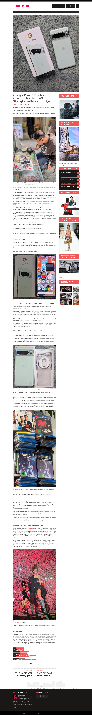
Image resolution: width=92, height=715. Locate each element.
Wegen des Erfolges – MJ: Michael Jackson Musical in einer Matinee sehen (69, 176)
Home (16, 11)
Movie (21, 11)
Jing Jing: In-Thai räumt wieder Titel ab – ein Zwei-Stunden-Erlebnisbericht (69, 186)
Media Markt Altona (24, 651)
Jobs (77, 713)
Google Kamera (24, 653)
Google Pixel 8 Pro (24, 659)
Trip (68, 11)
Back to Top (75, 688)
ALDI (20, 250)
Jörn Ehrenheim (17, 104)
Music (26, 11)
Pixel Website (20, 650)
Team (68, 713)
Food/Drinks (47, 11)
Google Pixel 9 (32, 659)
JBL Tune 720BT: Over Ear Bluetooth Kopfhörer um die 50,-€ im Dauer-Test (69, 172)
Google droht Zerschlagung (22, 656)
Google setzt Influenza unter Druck (27, 655)
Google (53, 109)
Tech (59, 11)
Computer (31, 528)
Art (73, 11)
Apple (31, 242)
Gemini (18, 659)
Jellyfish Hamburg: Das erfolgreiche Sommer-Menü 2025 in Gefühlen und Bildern (69, 179)
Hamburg (18, 622)
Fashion (31, 11)
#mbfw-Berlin (39, 11)
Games (54, 11)
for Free (49, 532)
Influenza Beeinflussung (22, 654)
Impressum (73, 713)
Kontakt (64, 713)
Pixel (34, 215)
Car (64, 11)
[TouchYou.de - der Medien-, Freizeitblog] (29, 6)
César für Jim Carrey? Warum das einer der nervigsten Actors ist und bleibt (69, 183)
